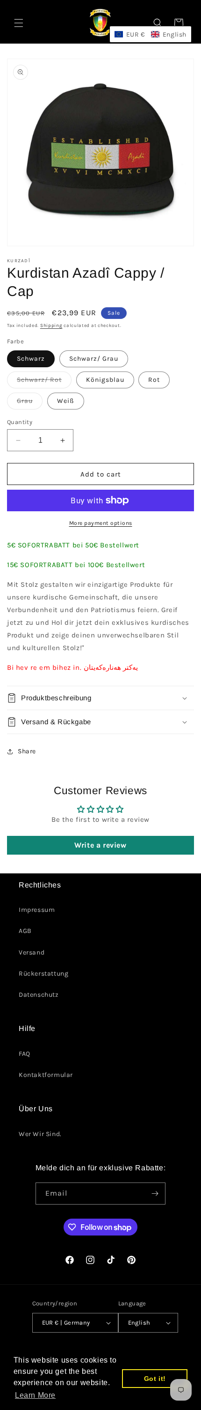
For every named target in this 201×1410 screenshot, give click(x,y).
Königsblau (105, 380)
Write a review (100, 845)
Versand (31, 952)
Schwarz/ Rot (44, 381)
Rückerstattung (43, 974)
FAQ (24, 1054)
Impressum (37, 910)
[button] (18, 23)
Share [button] (27, 751)
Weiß (65, 401)
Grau (30, 402)
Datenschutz (39, 995)
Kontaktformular (46, 1075)
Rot (154, 380)
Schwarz (31, 359)
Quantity (19, 421)
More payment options (100, 523)
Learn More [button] (35, 1395)
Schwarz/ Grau (93, 359)
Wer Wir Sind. (40, 1134)
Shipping (51, 325)
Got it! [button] (155, 1378)
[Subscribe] (154, 1194)
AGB (25, 931)
